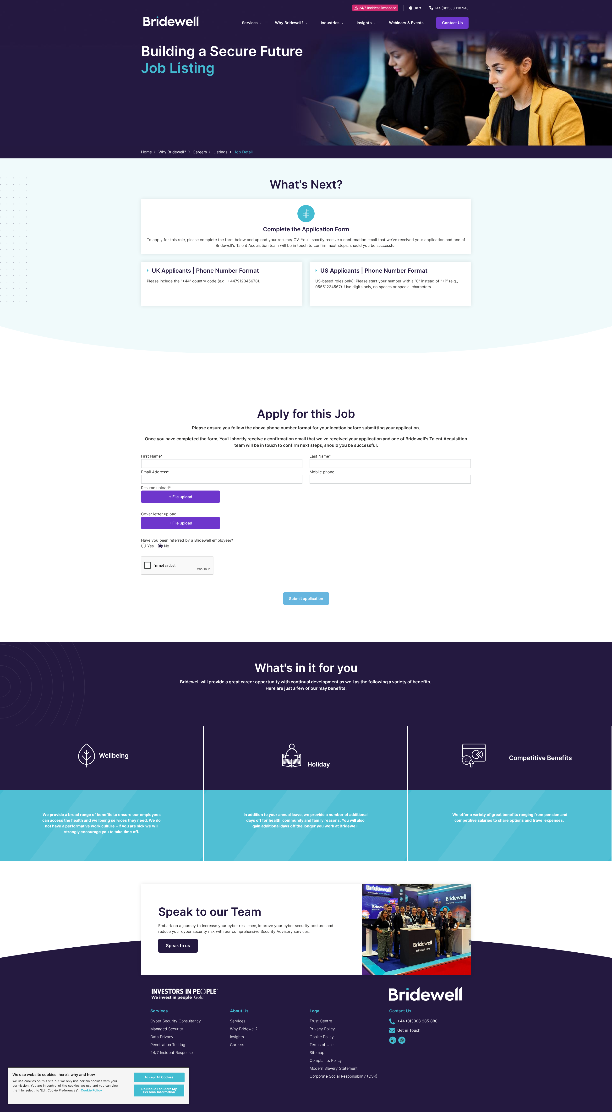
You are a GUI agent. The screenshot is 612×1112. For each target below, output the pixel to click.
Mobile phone (322, 472)
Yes (150, 546)
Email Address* (155, 472)
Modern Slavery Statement (334, 1068)
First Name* (152, 456)
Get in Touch (408, 1030)
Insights (237, 1036)
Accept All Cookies (159, 1077)
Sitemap (317, 1052)
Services (237, 1021)
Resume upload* (156, 487)
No (166, 546)
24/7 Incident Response (377, 8)
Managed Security (166, 1028)
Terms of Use (321, 1044)
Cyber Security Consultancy (175, 1021)
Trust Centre (321, 1021)
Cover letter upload (158, 514)
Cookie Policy (322, 1036)
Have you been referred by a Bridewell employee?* (187, 540)
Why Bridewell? (243, 1028)
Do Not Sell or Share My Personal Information (159, 1090)
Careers (237, 1044)
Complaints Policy (326, 1060)
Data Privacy (161, 1036)
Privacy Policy (322, 1028)
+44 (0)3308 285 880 (416, 1021)
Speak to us (178, 945)
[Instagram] (401, 1040)
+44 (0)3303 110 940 (451, 8)
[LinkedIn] (392, 1040)
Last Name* (320, 456)
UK (416, 8)
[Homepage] (170, 21)
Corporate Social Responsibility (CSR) (343, 1076)
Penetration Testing (167, 1044)
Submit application (306, 598)
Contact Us (452, 22)
